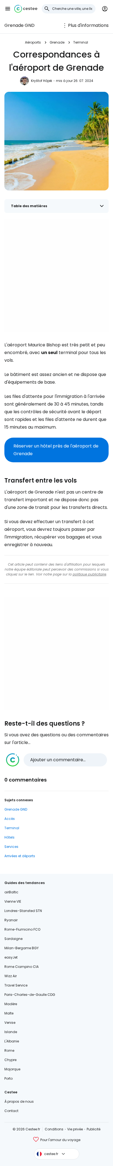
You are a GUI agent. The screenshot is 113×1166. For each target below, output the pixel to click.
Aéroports (33, 42)
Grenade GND (19, 25)
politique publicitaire (89, 574)
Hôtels (9, 837)
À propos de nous (19, 1101)
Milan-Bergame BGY (21, 948)
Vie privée (75, 1129)
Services (11, 846)
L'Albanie (11, 1041)
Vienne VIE (12, 901)
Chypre (10, 1059)
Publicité (93, 1129)
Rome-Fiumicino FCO (22, 929)
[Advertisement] (56, 275)
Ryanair (11, 920)
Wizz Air (10, 976)
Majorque (12, 1069)
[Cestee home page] (25, 9)
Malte (8, 1013)
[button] (7, 8)
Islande (10, 1032)
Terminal (80, 42)
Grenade (57, 42)
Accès (9, 818)
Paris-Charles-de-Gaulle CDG (29, 994)
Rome (9, 1050)
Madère (10, 1004)
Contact (11, 1110)
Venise (9, 1022)
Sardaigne (13, 938)
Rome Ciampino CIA (21, 966)
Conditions (54, 1129)
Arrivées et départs (19, 856)
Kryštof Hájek (41, 80)
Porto (8, 1078)
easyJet (11, 957)
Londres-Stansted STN (23, 910)
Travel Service (15, 985)
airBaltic (11, 892)
